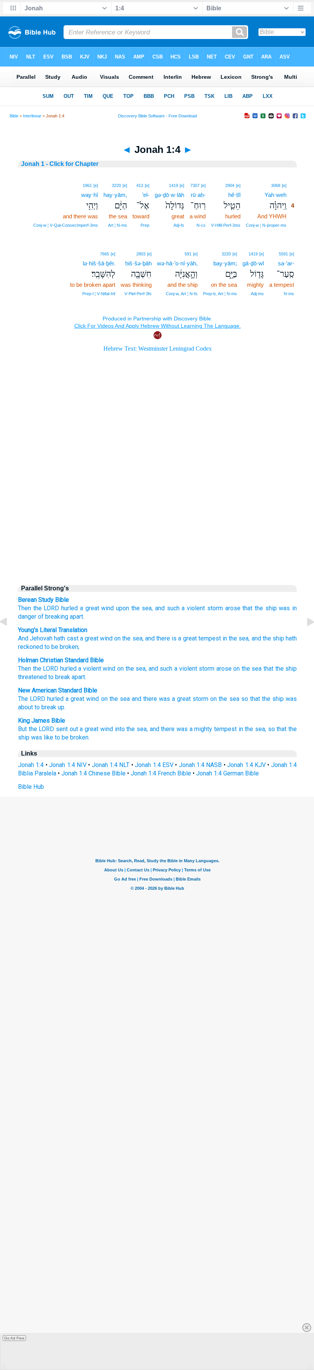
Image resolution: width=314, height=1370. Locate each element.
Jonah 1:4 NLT (111, 765)
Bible (14, 116)
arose (232, 608)
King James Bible (41, 720)
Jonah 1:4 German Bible (227, 773)
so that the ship (262, 698)
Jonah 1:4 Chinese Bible (93, 773)
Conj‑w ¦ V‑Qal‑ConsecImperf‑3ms (65, 225)
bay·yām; (225, 263)
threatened (32, 677)
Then (24, 668)
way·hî (89, 195)
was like (42, 737)
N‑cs (201, 225)
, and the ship (266, 638)
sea (141, 668)
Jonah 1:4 (31, 765)
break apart (70, 677)
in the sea (235, 638)
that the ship (259, 608)
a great (89, 608)
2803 (141, 254)
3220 (116, 185)
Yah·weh (275, 195)
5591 (283, 254)
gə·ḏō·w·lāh (169, 195)
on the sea (115, 698)
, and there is (159, 638)
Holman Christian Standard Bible (61, 660)
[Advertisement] (157, 513)
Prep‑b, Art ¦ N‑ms (220, 293)
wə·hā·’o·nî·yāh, (177, 263)
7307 (195, 185)
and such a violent (180, 608)
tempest (209, 638)
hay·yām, (115, 195)
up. (61, 707)
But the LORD (36, 729)
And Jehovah (35, 638)
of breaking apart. (61, 616)
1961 (87, 185)
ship (291, 668)
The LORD (31, 698)
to (51, 677)
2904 (229, 185)
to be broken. (72, 737)
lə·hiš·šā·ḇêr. (99, 263)
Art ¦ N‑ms (117, 225)
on (117, 638)
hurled (69, 608)
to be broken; (61, 646)
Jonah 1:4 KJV (246, 765)
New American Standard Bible (57, 690)
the (46, 668)
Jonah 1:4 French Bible (161, 773)
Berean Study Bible (43, 599)
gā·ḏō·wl (253, 263)
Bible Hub (31, 786)
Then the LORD (38, 608)
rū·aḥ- (198, 195)
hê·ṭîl (234, 195)
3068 (275, 185)
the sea (131, 638)
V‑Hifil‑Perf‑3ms (225, 225)
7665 (104, 254)
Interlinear (32, 116)
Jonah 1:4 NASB (200, 765)
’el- (145, 195)
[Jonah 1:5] (304, 639)
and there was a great (161, 698)
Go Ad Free (14, 1338)
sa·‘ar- (286, 263)
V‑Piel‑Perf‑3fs (138, 293)
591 (188, 254)
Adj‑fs (178, 225)
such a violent (178, 668)
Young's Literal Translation (52, 630)
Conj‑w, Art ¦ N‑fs (182, 293)
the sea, (142, 608)
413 (139, 185)
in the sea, (252, 729)
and (153, 668)
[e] (284, 185)
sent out (67, 729)
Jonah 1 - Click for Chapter (59, 164)
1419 (173, 185)
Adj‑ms (257, 293)
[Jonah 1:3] (9, 639)
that (268, 668)
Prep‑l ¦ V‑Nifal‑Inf (98, 293)
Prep (145, 225)
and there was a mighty (181, 729)
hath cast (65, 638)
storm (215, 608)
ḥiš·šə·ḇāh (138, 263)
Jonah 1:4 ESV (154, 765)
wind (107, 608)
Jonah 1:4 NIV (68, 765)
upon (122, 608)
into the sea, (131, 729)
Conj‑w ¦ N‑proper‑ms (266, 225)
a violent (89, 668)
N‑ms (289, 293)
